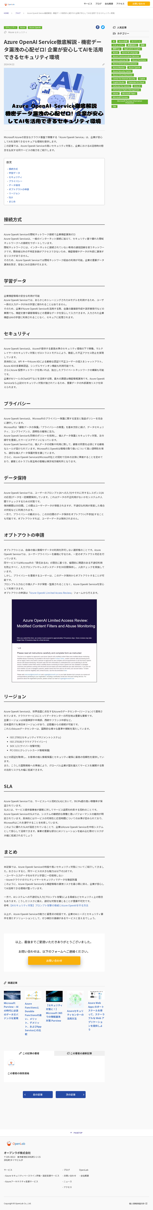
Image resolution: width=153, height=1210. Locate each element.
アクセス (120, 3)
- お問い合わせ (69, 1175)
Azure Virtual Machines (122, 75)
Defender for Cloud (136, 82)
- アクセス (67, 1187)
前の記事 (38, 1094)
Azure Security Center (122, 71)
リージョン (14, 193)
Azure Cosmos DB (120, 60)
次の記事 (70, 1094)
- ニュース (67, 1181)
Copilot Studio (118, 82)
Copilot (142, 79)
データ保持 (14, 185)
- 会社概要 (84, 1175)
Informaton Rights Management (126, 90)
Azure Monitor (119, 68)
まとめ (12, 201)
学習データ (14, 172)
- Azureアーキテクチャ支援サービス (21, 1181)
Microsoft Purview (120, 97)
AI (114, 41)
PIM (114, 107)
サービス (88, 3)
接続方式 (13, 168)
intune (115, 94)
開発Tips (116, 49)
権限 (142, 45)
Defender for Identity (121, 86)
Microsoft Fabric (129, 94)
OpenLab (83, 1169)
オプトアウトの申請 (19, 189)
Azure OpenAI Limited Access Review (50, 593)
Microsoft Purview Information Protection (129, 102)
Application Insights (132, 49)
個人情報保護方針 (137, 1203)
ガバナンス (135, 41)
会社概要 (109, 3)
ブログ (98, 3)
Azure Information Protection (125, 64)
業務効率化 (132, 45)
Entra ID (137, 86)
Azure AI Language (130, 53)
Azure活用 (123, 41)
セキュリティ (10, 27)
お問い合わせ (139, 3)
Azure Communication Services (126, 56)
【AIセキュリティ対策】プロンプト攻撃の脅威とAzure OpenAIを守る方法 (48, 905)
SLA (11, 197)
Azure (22, 27)
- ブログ (66, 1169)
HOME (6, 13)
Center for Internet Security (124, 79)
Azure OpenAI (35, 27)
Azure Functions (139, 60)
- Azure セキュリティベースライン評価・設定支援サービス (31, 1175)
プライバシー (15, 181)
